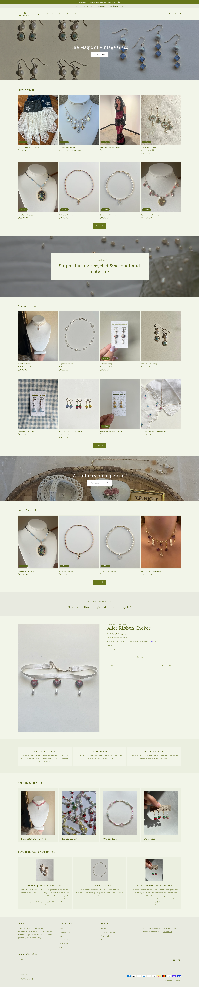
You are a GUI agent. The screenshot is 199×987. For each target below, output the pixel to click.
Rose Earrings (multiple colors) (70, 431)
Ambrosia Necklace (66, 215)
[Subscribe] (54, 959)
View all (99, 226)
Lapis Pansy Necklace (26, 215)
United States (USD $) (26, 979)
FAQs (61, 936)
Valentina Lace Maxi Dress (110, 147)
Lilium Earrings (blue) (26, 431)
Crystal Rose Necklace (108, 215)
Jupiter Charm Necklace (67, 147)
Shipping (110, 637)
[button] (38, 14)
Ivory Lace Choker (25, 364)
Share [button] (112, 665)
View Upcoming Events (99, 483)
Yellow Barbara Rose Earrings (111, 431)
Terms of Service (107, 940)
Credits (62, 947)
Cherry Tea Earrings (148, 147)
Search (61, 928)
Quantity (109, 645)
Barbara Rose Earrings (149, 364)
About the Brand (65, 932)
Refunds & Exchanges (108, 932)
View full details (165, 665)
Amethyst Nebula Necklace (151, 571)
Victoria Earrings (106, 364)
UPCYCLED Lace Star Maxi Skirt (29, 147)
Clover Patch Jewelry (175, 980)
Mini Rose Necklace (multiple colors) (154, 431)
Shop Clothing (64, 940)
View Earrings (99, 54)
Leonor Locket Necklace (150, 215)
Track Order (63, 944)
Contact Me (167, 931)
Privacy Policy (106, 936)
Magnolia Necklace (66, 364)
